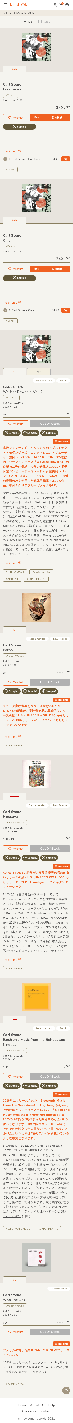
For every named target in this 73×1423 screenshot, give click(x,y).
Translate (63, 441)
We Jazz (10, 95)
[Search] (55, 5)
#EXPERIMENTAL (36, 579)
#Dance (10, 169)
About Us (37, 1405)
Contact (45, 1411)
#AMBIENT (12, 579)
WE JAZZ (11, 397)
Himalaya (10, 816)
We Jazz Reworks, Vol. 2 (23, 391)
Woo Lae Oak (14, 1300)
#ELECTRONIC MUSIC (18, 1228)
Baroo (8, 650)
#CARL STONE (14, 745)
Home (22, 1405)
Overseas (29, 1411)
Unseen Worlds (15, 655)
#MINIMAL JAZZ (15, 571)
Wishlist (18, 117)
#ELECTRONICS (41, 571)
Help (51, 1405)
